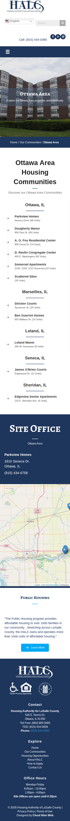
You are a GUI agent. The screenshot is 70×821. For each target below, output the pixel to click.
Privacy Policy (26, 811)
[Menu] (7, 51)
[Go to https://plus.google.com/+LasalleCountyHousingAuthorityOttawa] (57, 36)
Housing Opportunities (35, 755)
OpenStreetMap (52, 584)
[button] (35, 648)
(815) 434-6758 (16, 473)
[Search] (63, 23)
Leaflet (37, 584)
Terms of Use (44, 811)
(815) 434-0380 (40, 730)
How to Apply (35, 763)
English (14, 21)
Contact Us (35, 767)
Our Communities (30, 142)
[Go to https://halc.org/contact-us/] (63, 36)
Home (14, 142)
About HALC (35, 759)
